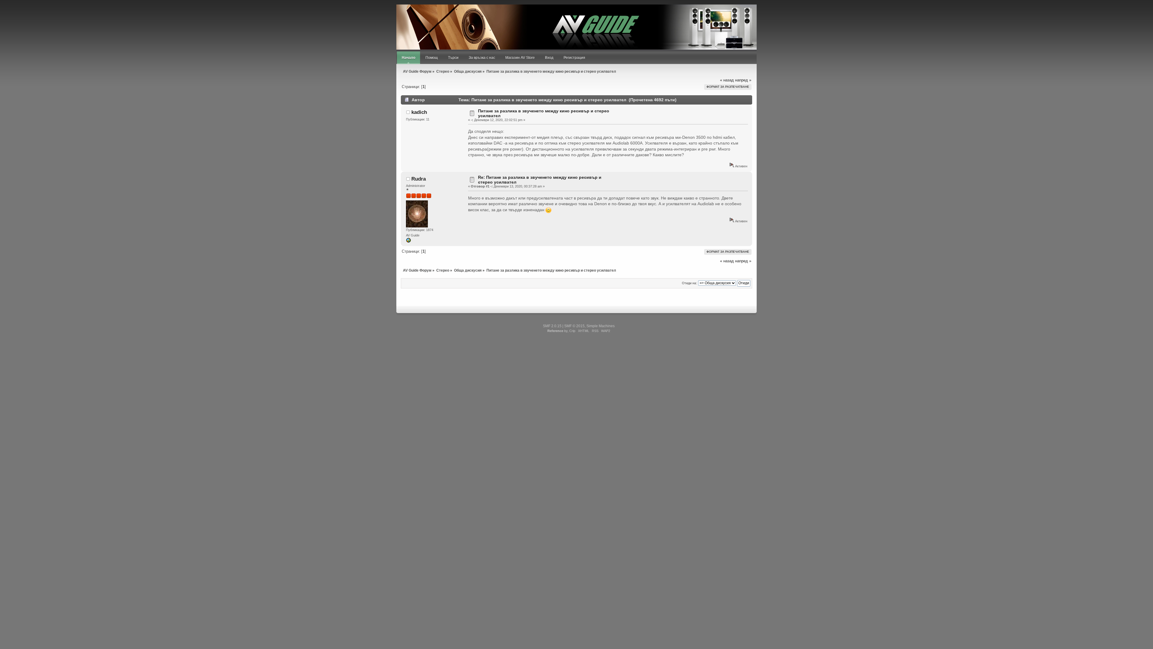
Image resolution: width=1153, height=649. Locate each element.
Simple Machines (600, 326)
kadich (419, 112)
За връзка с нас (482, 58)
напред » (743, 80)
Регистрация (574, 58)
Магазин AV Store (520, 58)
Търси (453, 58)
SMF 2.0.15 (552, 326)
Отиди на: (689, 283)
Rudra (418, 179)
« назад (727, 80)
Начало (408, 58)
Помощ (431, 58)
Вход (549, 58)
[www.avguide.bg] (408, 241)
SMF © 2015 (574, 326)
